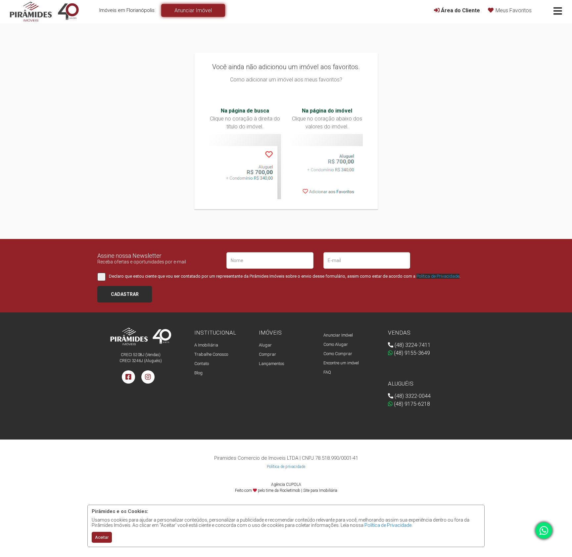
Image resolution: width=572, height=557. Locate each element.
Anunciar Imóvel (338, 335)
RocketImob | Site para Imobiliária (308, 490)
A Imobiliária (206, 345)
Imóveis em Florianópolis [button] (127, 10)
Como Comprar (337, 353)
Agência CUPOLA (286, 484)
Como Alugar (335, 344)
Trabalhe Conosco (211, 354)
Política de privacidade (286, 466)
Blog (198, 372)
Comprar (267, 354)
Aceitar (102, 537)
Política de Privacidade (387, 525)
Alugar (265, 345)
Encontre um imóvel (341, 362)
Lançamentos (271, 363)
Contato (201, 363)
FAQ (327, 372)
